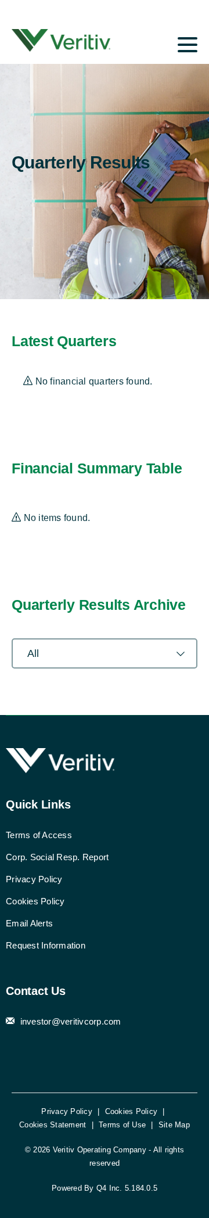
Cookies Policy (35, 901)
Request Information (45, 945)
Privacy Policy (34, 879)
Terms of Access (39, 835)
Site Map (174, 1124)
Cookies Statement (52, 1124)
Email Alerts (29, 923)
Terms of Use (122, 1124)
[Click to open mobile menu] (187, 46)
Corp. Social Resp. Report (57, 857)
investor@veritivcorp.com (69, 1021)
